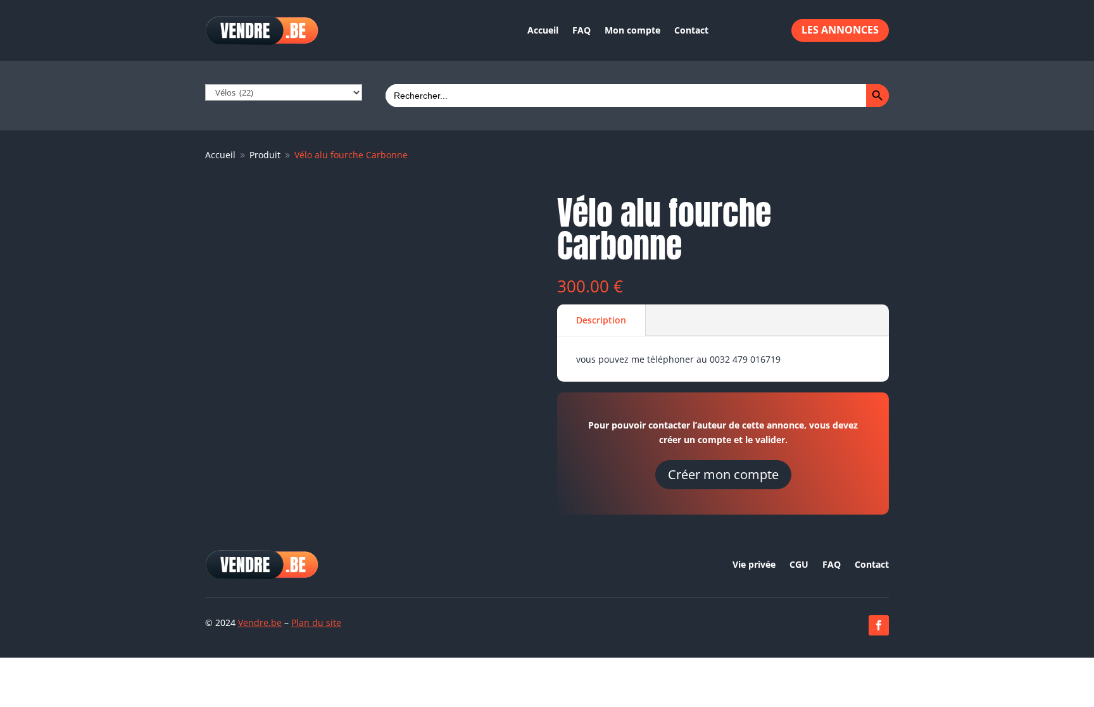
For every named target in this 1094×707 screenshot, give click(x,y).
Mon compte (632, 30)
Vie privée (754, 565)
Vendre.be (260, 622)
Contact (691, 30)
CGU (798, 565)
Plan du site (316, 622)
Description (601, 320)
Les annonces (840, 30)
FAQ (581, 30)
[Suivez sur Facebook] (879, 625)
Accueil (542, 30)
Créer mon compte (723, 474)
